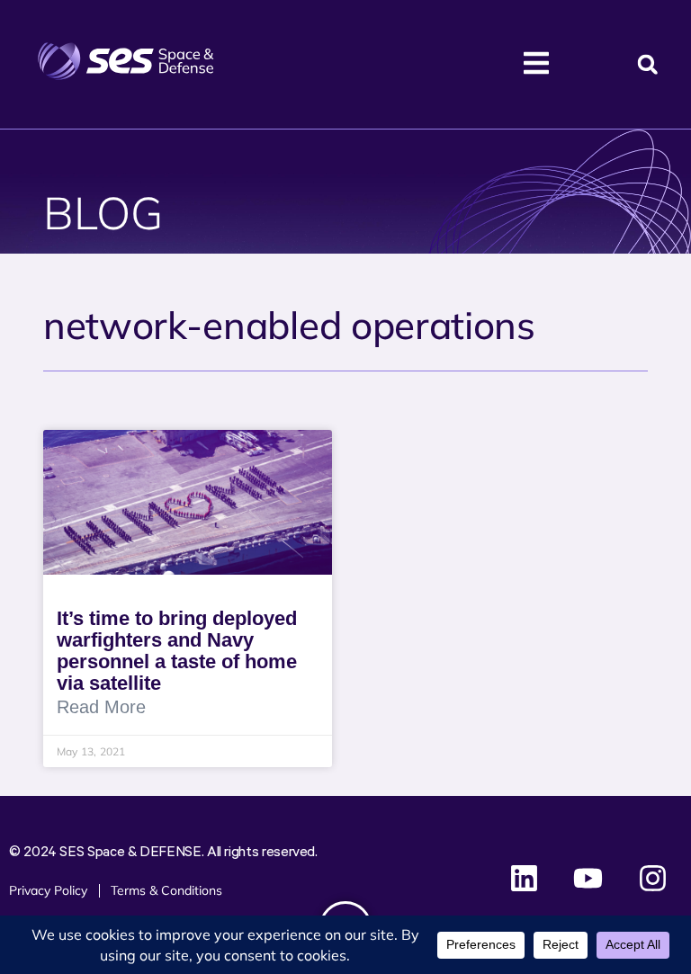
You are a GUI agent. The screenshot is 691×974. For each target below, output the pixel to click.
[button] (647, 64)
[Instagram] (652, 877)
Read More (101, 707)
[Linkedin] (524, 877)
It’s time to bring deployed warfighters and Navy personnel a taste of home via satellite (177, 650)
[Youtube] (588, 877)
